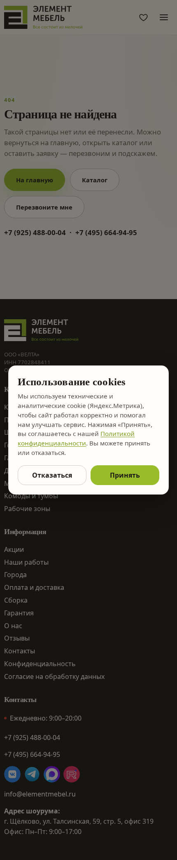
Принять (125, 475)
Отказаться (52, 475)
